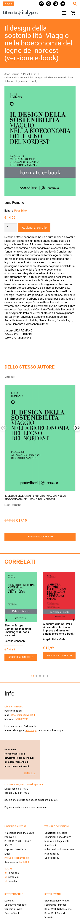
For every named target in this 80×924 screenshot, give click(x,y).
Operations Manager (15, 904)
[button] (75, 3)
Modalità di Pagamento (56, 841)
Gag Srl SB (24, 862)
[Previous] (6, 620)
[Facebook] (41, 3)
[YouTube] (62, 3)
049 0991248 (21, 719)
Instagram (13, 877)
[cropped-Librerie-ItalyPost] (21, 13)
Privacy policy (51, 853)
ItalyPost (9, 900)
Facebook (13, 872)
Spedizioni (50, 845)
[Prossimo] (73, 620)
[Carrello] (73, 13)
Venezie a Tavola (13, 909)
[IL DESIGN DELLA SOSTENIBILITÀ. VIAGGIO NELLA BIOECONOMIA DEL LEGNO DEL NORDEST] (40, 438)
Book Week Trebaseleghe (58, 909)
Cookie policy (51, 857)
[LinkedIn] (55, 3)
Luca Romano (14, 202)
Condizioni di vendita (55, 832)
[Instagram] (48, 3)
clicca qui (31, 730)
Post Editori (29, 73)
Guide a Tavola (12, 913)
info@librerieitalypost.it (22, 715)
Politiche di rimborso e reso (59, 849)
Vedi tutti (10, 377)
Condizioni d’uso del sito (57, 837)
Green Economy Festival (57, 900)
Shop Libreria (11, 73)
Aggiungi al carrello (34, 227)
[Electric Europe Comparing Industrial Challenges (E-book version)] (20, 597)
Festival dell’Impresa (55, 904)
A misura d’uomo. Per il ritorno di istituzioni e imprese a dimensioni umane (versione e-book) (59, 629)
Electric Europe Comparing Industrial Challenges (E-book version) (17, 630)
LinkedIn (12, 881)
